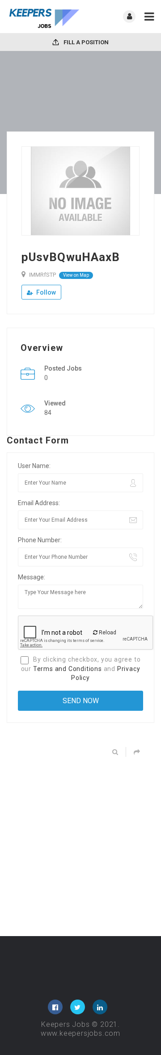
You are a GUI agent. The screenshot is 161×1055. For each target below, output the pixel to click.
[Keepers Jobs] (43, 16)
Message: (31, 577)
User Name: (34, 465)
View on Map (76, 275)
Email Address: (39, 502)
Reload (106, 632)
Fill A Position (85, 42)
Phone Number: (40, 540)
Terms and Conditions (67, 668)
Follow (45, 292)
